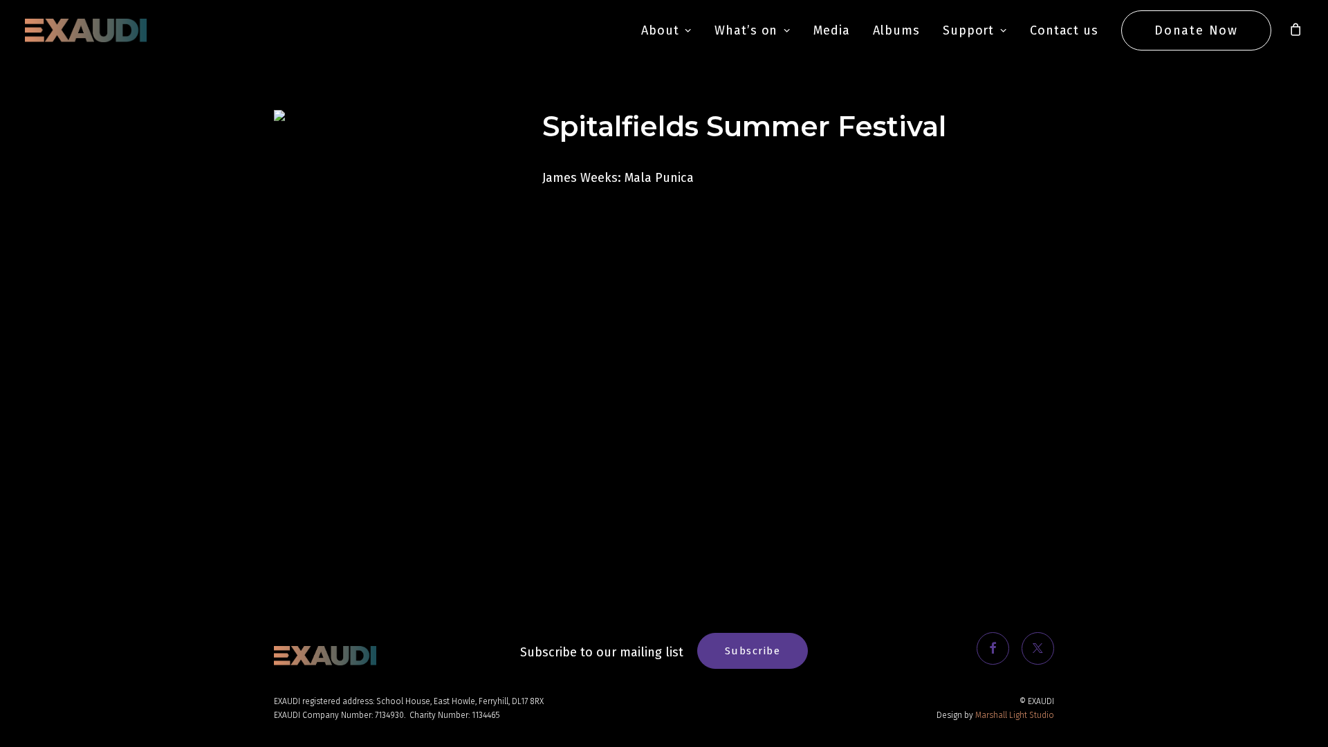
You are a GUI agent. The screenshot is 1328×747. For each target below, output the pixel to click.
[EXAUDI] (86, 30)
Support (968, 30)
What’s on (745, 30)
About (660, 30)
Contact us (1064, 30)
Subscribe (753, 651)
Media (831, 30)
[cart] (1296, 30)
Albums (896, 30)
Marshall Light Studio (1014, 715)
